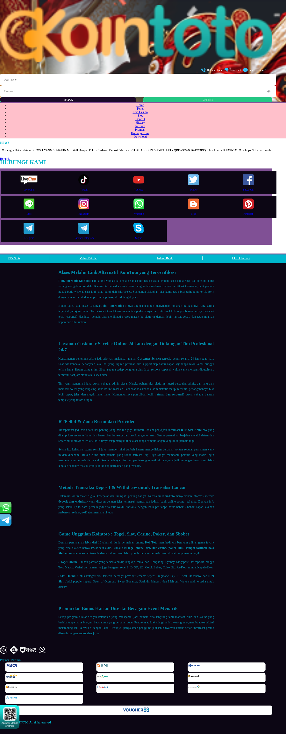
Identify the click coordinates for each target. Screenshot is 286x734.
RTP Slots (14, 258)
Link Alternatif (241, 258)
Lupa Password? (257, 69)
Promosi (140, 129)
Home (140, 105)
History (140, 122)
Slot (140, 115)
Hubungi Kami (215, 69)
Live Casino (140, 112)
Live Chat (235, 69)
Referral (140, 126)
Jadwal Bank (165, 258)
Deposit (140, 119)
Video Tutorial (88, 258)
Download (140, 136)
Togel (140, 108)
